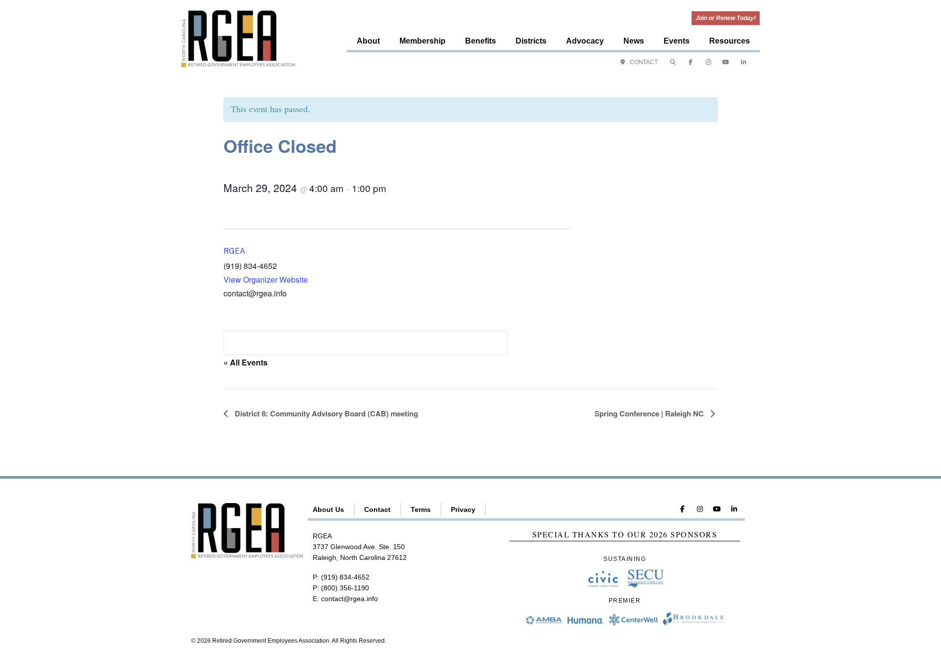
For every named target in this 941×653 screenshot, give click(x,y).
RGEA (234, 251)
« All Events (245, 362)
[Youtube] (725, 62)
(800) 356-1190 (345, 588)
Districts (531, 41)
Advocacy (585, 41)
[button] (673, 62)
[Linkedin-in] (743, 62)
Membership (422, 41)
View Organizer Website (265, 279)
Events (677, 41)
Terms (421, 509)
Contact (377, 509)
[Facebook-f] (690, 62)
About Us (328, 509)
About (368, 41)
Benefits (480, 41)
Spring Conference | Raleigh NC (650, 413)
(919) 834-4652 (345, 577)
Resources (729, 41)
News (633, 41)
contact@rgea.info (349, 599)
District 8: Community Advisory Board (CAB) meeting (325, 413)
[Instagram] (708, 62)
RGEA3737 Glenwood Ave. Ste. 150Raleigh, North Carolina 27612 (360, 547)
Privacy (463, 509)
